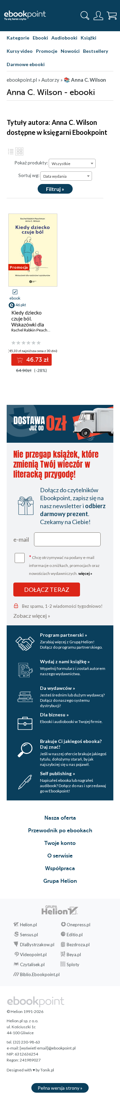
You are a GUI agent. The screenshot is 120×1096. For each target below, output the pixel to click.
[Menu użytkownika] (98, 15)
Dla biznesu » (54, 714)
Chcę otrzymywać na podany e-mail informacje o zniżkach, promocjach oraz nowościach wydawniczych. (64, 565)
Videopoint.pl (33, 954)
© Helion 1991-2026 (25, 1011)
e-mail (21, 539)
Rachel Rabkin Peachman (33, 329)
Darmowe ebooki (26, 64)
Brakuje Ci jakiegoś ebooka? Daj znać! (71, 744)
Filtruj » (55, 189)
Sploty (73, 964)
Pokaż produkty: (31, 162)
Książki (88, 38)
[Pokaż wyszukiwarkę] (85, 16)
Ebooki (40, 38)
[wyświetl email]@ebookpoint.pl (48, 1048)
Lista (11, 151)
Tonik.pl (47, 1069)
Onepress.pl (78, 924)
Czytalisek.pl (32, 964)
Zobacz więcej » (31, 615)
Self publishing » (57, 773)
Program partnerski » (63, 635)
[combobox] (72, 163)
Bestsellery (95, 51)
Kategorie (18, 38)
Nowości (70, 51)
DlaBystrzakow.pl (37, 944)
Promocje (46, 51)
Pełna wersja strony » (60, 1088)
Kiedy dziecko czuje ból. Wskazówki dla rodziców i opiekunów (27, 324)
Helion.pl (28, 924)
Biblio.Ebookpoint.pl (40, 974)
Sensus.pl (29, 934)
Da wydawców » (57, 688)
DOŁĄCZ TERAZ (46, 589)
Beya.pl (74, 954)
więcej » (85, 573)
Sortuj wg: (29, 175)
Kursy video (20, 51)
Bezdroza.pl (78, 944)
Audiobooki (64, 38)
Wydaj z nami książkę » (65, 661)
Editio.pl (75, 934)
